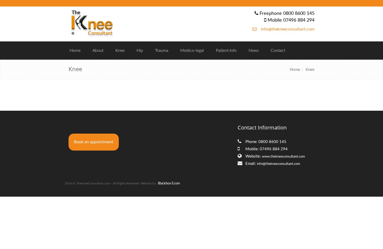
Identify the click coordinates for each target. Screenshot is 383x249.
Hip (140, 50)
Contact (278, 50)
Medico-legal (192, 50)
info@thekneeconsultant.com (287, 29)
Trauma (161, 50)
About (97, 50)
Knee (120, 50)
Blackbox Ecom (169, 183)
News (254, 50)
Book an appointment (93, 142)
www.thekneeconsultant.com (283, 156)
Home (75, 50)
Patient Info (226, 50)
